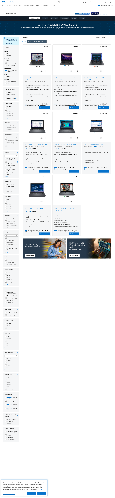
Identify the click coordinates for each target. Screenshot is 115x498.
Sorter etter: (98, 37)
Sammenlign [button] (45, 46)
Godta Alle (41, 493)
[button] (86, 2)
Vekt (6, 256)
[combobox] (39, 2)
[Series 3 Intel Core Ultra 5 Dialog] (17, 172)
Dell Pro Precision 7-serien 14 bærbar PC (64, 209)
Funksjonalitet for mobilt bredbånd (10, 415)
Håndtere (9, 493)
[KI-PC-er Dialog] (13, 92)
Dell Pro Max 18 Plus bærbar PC (65, 145)
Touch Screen (8, 309)
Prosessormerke (8, 134)
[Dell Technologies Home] (8, 2)
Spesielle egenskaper (9, 289)
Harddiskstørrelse (9, 269)
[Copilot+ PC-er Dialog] (15, 98)
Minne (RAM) (8, 196)
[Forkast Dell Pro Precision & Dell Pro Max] (45, 41)
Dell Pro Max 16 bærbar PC (34, 208)
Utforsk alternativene (44, 107)
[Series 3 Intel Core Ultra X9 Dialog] (17, 158)
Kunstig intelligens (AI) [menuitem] (6, 5)
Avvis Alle (31, 493)
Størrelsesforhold (9, 320)
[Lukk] (45, 480)
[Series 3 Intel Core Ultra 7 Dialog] (17, 169)
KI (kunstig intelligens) (10, 89)
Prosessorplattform (9, 428)
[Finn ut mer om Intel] (95, 13)
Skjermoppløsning (9, 352)
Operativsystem (8, 181)
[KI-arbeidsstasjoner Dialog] (17, 94)
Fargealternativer (8, 374)
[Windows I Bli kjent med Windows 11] (82, 14)
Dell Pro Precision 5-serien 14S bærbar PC (64, 79)
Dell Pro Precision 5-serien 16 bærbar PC (35, 79)
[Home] (4, 14)
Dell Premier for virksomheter (107, 5)
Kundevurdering (8, 394)
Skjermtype (7, 333)
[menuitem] (17, 5)
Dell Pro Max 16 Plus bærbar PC (36, 145)
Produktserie (7, 47)
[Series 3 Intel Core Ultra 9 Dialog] (17, 165)
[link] (93, 2)
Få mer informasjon (30, 255)
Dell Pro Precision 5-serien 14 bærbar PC (94, 79)
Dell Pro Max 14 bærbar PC (93, 145)
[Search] (16, 156)
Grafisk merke (8, 215)
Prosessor (7, 152)
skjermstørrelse (8, 103)
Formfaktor (7, 122)
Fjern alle (24, 41)
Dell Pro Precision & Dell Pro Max (35, 41)
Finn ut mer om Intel (103, 14)
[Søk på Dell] (58, 2)
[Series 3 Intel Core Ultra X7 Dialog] (17, 162)
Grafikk (6, 232)
